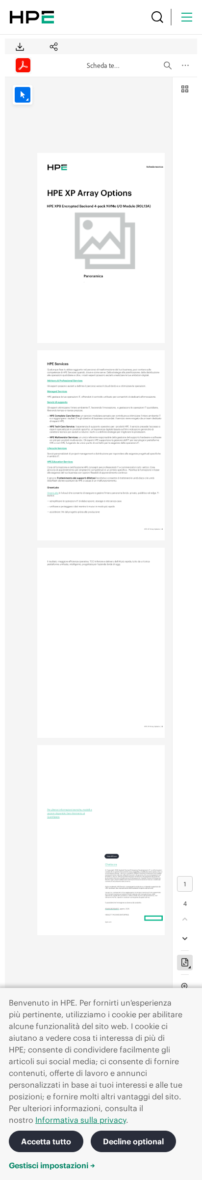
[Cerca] (157, 17)
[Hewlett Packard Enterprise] (32, 17)
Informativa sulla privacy (80, 1120)
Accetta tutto (46, 1141)
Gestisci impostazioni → (52, 1165)
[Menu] (186, 17)
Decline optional (133, 1141)
